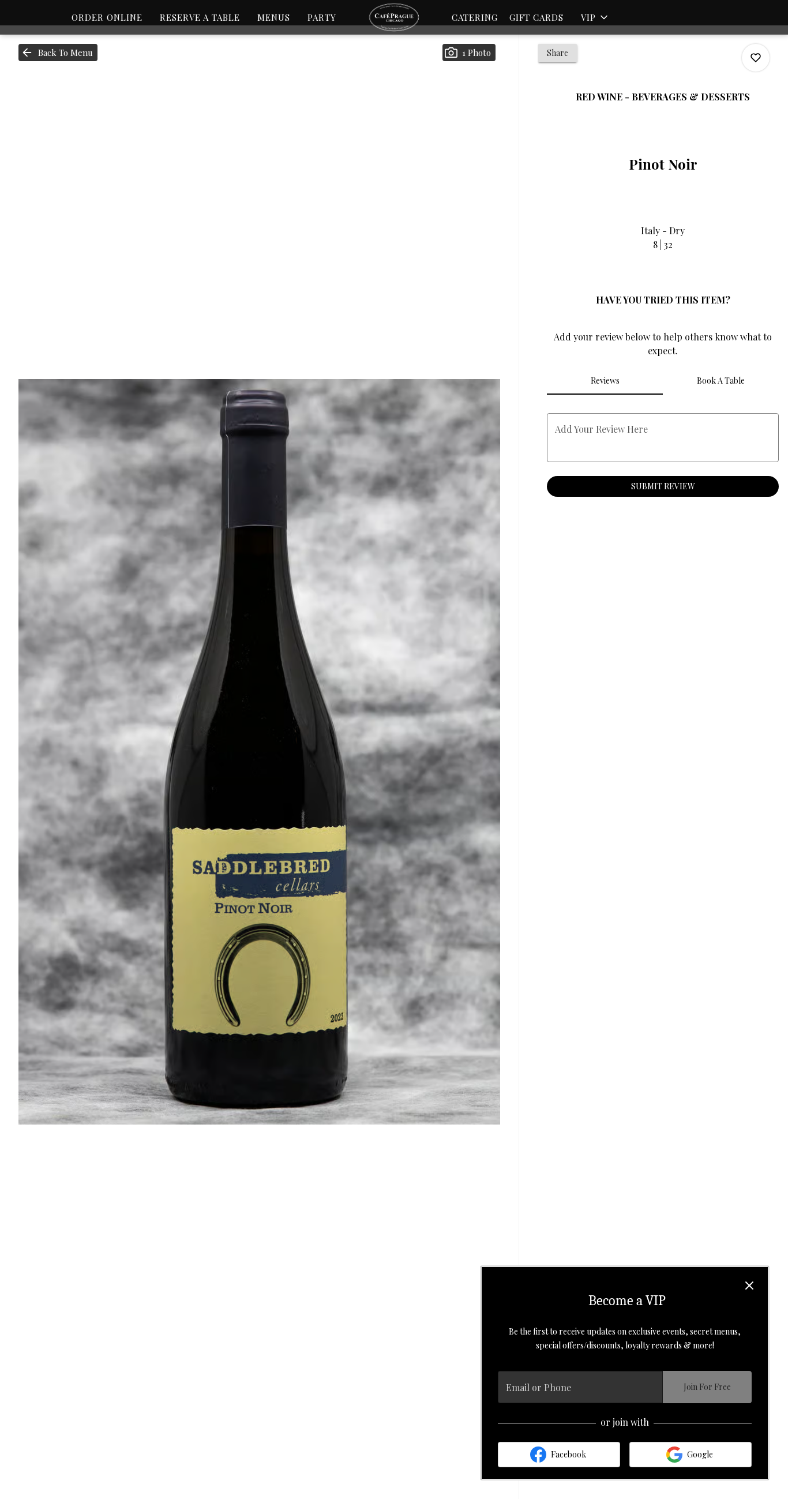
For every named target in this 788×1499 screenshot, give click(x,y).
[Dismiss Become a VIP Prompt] (749, 1285)
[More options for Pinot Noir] (756, 58)
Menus (273, 17)
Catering (475, 17)
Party (321, 17)
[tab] (605, 381)
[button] (595, 17)
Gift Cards (536, 17)
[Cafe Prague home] (394, 17)
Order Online (107, 17)
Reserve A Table (200, 17)
